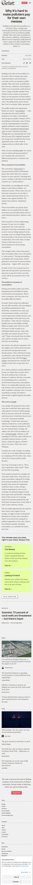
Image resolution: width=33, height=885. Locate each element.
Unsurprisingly (10, 434)
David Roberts (5, 51)
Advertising (5, 853)
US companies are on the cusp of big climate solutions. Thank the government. (15, 763)
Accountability (6, 810)
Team (3, 827)
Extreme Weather (6, 813)
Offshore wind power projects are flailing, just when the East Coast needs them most (16, 687)
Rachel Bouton (5, 756)
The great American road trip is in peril (16, 741)
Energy (3, 804)
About (3, 825)
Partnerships (5, 834)
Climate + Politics (27, 59)
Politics (4, 806)
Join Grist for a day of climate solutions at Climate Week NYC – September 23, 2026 (16, 751)
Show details (24, 872)
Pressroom (4, 836)
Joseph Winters (6, 680)
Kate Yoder (7, 736)
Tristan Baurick (9, 667)
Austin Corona (5, 692)
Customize (16, 881)
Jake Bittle (4, 768)
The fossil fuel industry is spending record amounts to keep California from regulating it (16, 675)
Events (3, 849)
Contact (4, 830)
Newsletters (5, 846)
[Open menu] (29, 3)
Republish (4, 855)
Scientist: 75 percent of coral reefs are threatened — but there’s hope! (16, 615)
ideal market (18, 169)
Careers (4, 832)
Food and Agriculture (16, 622)
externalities (20, 111)
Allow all (16, 877)
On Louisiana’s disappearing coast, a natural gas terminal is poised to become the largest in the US (16, 661)
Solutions (4, 808)
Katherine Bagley (6, 744)
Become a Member (7, 851)
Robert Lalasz (5, 622)
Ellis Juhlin (4, 702)
